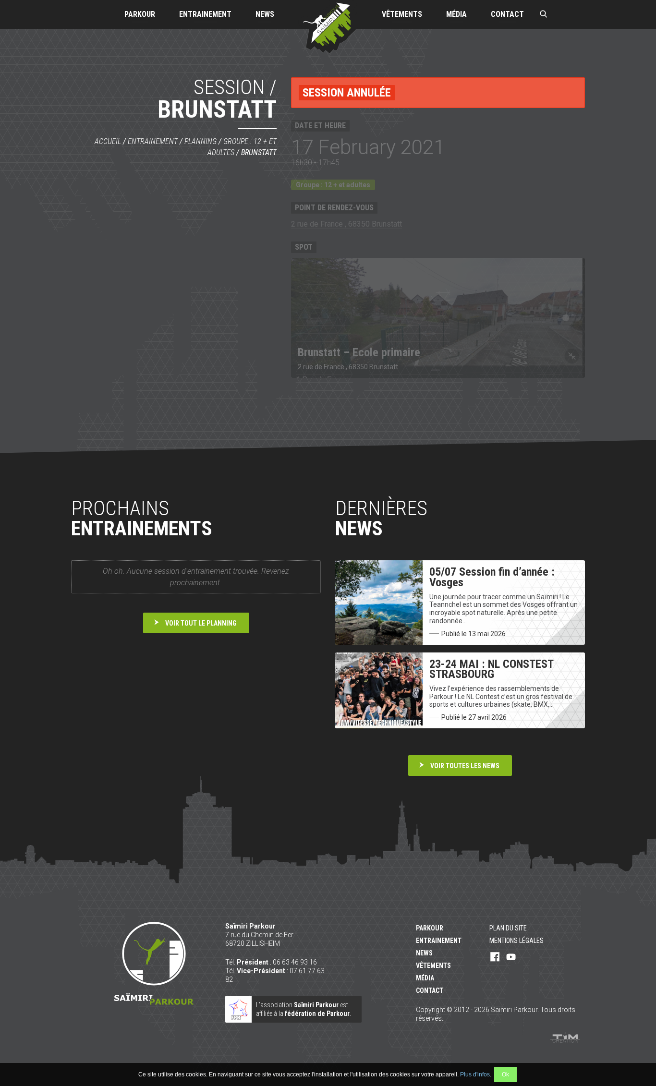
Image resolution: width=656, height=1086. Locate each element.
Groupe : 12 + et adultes (333, 185)
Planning (200, 141)
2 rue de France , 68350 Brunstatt (346, 224)
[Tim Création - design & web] (565, 1037)
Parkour (139, 14)
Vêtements (402, 14)
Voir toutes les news (464, 766)
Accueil (108, 141)
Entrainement (205, 14)
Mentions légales (516, 940)
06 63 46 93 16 (295, 962)
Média (456, 14)
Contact (507, 14)
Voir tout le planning (201, 623)
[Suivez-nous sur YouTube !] (511, 957)
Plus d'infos (475, 1074)
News (264, 14)
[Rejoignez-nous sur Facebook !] (495, 957)
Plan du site (508, 928)
